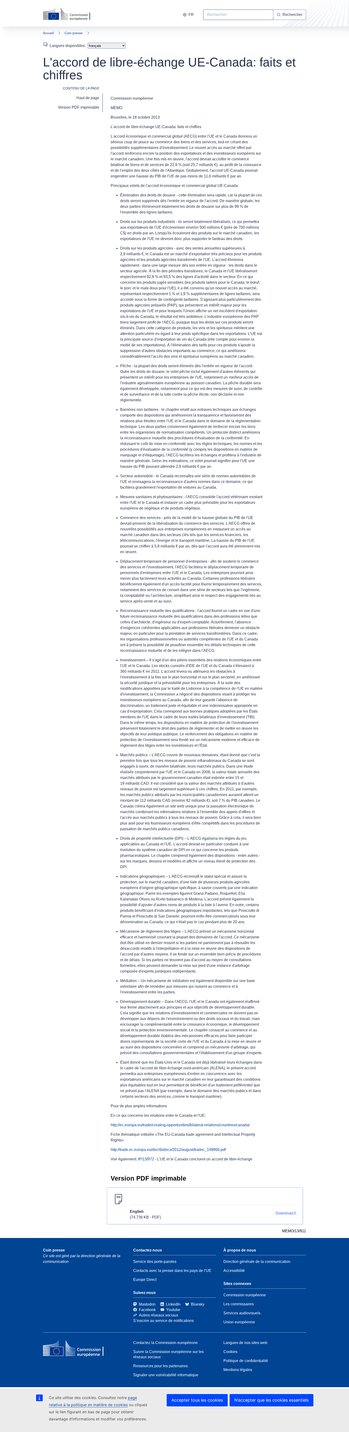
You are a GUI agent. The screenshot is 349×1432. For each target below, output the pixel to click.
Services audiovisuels (241, 1313)
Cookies (230, 1352)
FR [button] (191, 15)
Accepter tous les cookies (197, 1400)
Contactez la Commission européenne (165, 1343)
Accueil (48, 33)
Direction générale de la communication (256, 1262)
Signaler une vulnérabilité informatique (165, 1375)
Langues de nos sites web (245, 1343)
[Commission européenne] (70, 14)
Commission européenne (244, 1295)
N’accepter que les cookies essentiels (271, 1400)
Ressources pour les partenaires (160, 1366)
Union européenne (239, 1322)
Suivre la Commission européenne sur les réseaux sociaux (168, 1354)
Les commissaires (238, 1304)
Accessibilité (234, 1271)
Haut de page (87, 98)
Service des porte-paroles (154, 1262)
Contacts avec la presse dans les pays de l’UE (172, 1271)
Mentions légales (237, 1370)
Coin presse (74, 33)
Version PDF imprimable (78, 107)
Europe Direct (144, 1280)
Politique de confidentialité (245, 1361)
